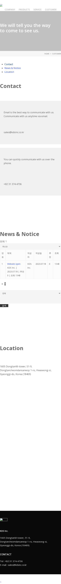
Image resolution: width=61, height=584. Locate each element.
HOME (46, 54)
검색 (4, 305)
